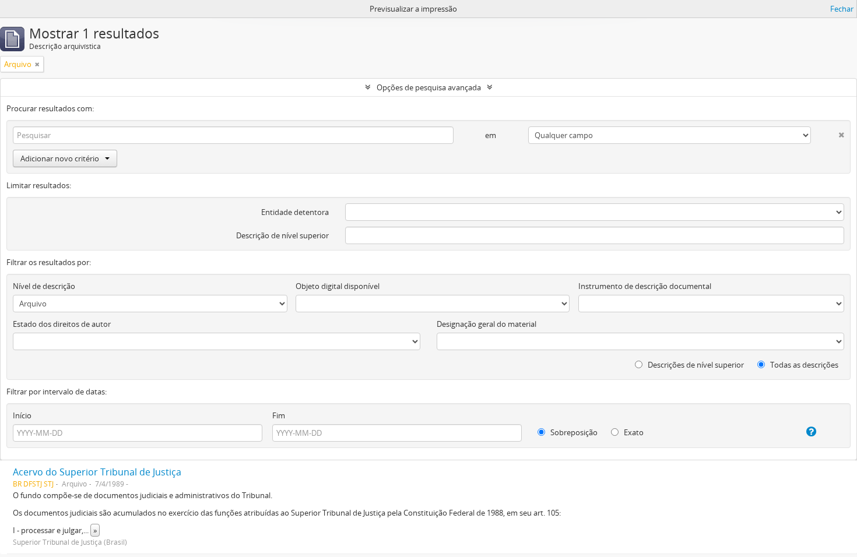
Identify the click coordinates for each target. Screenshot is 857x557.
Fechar (842, 8)
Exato (633, 432)
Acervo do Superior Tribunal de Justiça (97, 472)
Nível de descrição (44, 286)
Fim (278, 415)
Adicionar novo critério (59, 158)
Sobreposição (573, 432)
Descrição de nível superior (282, 235)
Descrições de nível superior (695, 364)
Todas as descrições (803, 364)
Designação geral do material (486, 324)
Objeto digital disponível (338, 286)
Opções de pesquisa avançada (429, 87)
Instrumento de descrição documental (644, 286)
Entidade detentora (295, 212)
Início (22, 415)
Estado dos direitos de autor (62, 324)
